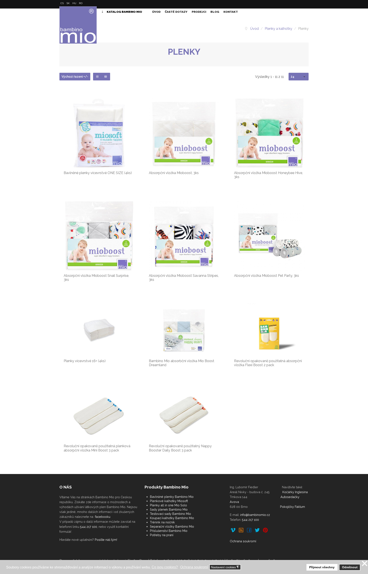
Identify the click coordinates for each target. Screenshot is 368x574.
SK (68, 3)
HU (74, 3)
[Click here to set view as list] (105, 76)
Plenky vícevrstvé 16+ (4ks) (85, 361)
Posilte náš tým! (106, 539)
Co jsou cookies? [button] (165, 567)
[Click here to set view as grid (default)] (97, 76)
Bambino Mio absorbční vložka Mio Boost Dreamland (181, 363)
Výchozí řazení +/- (75, 76)
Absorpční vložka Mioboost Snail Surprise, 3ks (96, 278)
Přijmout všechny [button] (322, 567)
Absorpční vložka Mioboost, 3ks (174, 173)
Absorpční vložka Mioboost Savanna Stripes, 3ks (184, 278)
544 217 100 (88, 526)
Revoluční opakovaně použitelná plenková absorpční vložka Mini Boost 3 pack (97, 448)
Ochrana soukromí (243, 541)
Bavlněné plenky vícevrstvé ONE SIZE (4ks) (98, 173)
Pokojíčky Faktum (292, 506)
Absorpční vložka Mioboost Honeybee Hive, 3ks (268, 175)
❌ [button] (365, 563)
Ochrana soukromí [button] (194, 567)
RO (80, 3)
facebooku (102, 516)
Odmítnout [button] (350, 567)
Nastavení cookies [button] (225, 567)
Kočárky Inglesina (295, 492)
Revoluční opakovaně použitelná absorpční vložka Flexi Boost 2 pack (268, 363)
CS (62, 3)
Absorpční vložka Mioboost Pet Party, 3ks (266, 276)
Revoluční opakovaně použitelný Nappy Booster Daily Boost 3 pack (180, 448)
